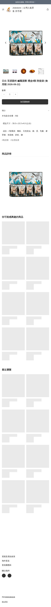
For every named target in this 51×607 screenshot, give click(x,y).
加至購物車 (25, 102)
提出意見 (5, 602)
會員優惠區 (6, 565)
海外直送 (5, 561)
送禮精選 (15, 140)
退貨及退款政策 (8, 556)
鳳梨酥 (6, 140)
